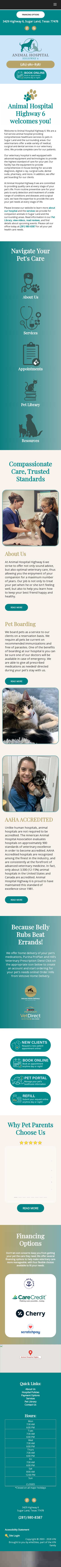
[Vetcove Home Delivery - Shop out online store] (30, 992)
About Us (30, 297)
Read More (16, 607)
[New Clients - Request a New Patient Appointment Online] (30, 1044)
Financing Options (30, 14)
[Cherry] (30, 1313)
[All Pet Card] (29, 1283)
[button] (30, 1354)
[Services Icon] (30, 317)
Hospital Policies (30, 1392)
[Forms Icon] (30, 353)
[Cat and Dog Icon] (30, 425)
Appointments (30, 368)
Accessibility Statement (17, 1529)
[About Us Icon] (30, 281)
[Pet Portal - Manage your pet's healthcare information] (30, 1080)
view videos (19, 220)
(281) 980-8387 (30, 64)
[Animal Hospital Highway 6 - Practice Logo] (30, 48)
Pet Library (30, 404)
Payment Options (30, 1395)
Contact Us (30, 1404)
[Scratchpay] (30, 1328)
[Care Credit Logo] (29, 1298)
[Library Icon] (30, 389)
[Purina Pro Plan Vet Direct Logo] (30, 1013)
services (31, 210)
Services (31, 332)
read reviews (33, 220)
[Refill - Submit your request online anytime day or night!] (30, 1098)
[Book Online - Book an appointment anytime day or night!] (30, 74)
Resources (30, 440)
